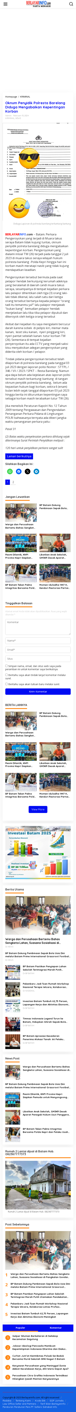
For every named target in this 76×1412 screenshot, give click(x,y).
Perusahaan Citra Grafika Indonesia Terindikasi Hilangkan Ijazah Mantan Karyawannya (40, 1377)
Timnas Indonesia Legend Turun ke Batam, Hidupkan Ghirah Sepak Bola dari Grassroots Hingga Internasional (45, 1020)
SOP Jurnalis (56, 1400)
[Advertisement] (38, 50)
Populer (20, 1327)
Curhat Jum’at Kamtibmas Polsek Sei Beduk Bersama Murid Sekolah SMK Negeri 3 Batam (38, 1357)
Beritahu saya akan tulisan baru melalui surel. (34, 684)
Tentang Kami (23, 1400)
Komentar (56, 1327)
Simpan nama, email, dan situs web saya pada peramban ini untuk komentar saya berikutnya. (33, 667)
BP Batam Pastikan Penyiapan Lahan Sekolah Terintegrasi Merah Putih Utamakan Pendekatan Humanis (44, 968)
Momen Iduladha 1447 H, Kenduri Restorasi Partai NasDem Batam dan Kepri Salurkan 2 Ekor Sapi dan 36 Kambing (54, 586)
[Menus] (5, 4)
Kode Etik (40, 1400)
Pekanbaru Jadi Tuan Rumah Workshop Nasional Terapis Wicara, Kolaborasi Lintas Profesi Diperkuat (46, 985)
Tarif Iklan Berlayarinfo (53, 1403)
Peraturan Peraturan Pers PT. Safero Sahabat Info (30, 1407)
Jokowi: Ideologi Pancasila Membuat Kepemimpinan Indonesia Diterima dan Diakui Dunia (38, 1347)
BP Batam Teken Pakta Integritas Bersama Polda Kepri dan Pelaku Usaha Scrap (20, 586)
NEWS (18, 118)
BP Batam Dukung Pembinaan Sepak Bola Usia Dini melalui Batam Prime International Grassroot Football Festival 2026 (53, 507)
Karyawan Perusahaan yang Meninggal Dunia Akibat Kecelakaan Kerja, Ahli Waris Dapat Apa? (40, 1367)
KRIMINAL (9, 118)
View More (38, 809)
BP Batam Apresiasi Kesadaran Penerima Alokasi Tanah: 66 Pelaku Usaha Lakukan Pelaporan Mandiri (43, 1037)
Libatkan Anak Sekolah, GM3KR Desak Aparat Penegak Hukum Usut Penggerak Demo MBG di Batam (53, 556)
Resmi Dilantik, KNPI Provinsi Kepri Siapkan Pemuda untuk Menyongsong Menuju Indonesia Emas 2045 (18, 556)
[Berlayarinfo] (39, 3)
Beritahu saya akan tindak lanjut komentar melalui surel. (35, 676)
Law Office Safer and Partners (19, 1403)
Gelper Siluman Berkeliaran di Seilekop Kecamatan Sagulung (35, 1338)
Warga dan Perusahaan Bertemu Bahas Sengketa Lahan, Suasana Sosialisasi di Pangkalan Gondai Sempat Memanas (20, 526)
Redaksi (7, 1400)
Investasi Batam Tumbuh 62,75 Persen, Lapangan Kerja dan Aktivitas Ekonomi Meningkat (45, 1003)
